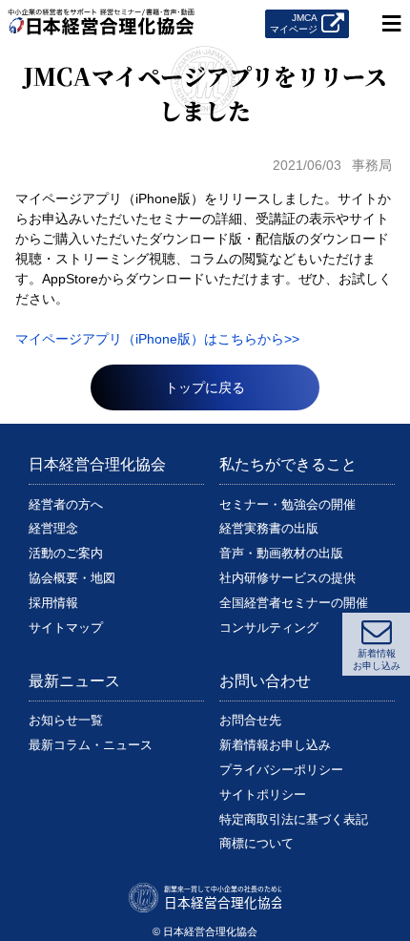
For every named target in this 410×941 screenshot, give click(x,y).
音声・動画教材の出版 (281, 553)
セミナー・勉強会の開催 (287, 504)
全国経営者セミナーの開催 (293, 603)
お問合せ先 (250, 720)
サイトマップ (66, 627)
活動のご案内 (66, 553)
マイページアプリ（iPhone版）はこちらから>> (157, 338)
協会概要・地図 (72, 578)
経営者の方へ (66, 504)
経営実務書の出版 (268, 528)
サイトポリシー (262, 794)
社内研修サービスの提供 (287, 578)
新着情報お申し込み (275, 745)
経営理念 (53, 528)
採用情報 (53, 603)
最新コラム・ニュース (91, 745)
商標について (256, 843)
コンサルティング (268, 627)
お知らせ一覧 (66, 720)
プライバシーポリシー (281, 770)
